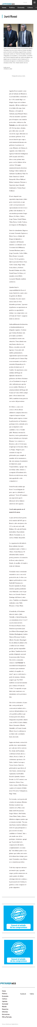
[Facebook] (20, 991)
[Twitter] (30, 991)
